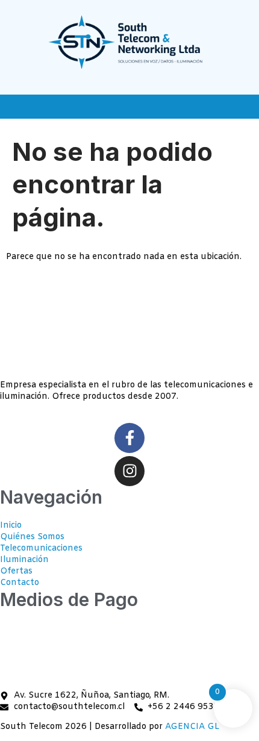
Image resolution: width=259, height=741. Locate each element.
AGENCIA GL (192, 727)
